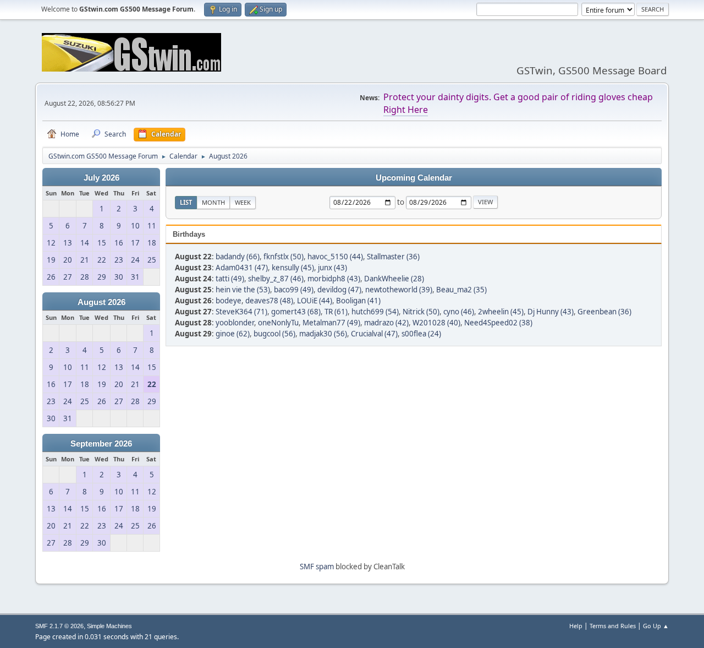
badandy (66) (238, 257)
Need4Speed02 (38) (498, 323)
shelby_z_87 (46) (276, 279)
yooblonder (235, 323)
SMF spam (317, 566)
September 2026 (101, 443)
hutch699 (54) (375, 312)
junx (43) (332, 268)
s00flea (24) (421, 334)
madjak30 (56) (323, 334)
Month (213, 202)
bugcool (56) (274, 334)
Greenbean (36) (604, 312)
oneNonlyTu (278, 323)
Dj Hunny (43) (550, 312)
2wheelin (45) (501, 312)
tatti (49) (230, 279)
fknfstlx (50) (283, 257)
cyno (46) (458, 312)
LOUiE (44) (314, 301)
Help (575, 626)
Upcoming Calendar (414, 177)
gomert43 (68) (296, 312)
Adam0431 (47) (242, 268)
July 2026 (101, 177)
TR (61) (336, 312)
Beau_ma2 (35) (461, 290)
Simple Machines (109, 626)
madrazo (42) (386, 323)
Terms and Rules (613, 626)
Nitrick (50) (421, 312)
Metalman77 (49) (331, 323)
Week (243, 202)
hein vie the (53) (243, 290)
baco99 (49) (294, 290)
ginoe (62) (233, 334)
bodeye (228, 301)
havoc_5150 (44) (335, 257)
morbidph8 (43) (333, 279)
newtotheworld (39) (398, 290)
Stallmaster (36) (393, 257)
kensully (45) (293, 268)
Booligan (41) (358, 301)
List (186, 202)
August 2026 (101, 302)
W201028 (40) (436, 323)
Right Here (405, 110)
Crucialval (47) (374, 334)
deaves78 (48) (269, 301)
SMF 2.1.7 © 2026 (59, 626)
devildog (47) (339, 290)
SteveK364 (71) (241, 312)
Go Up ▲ (656, 626)
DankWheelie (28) (394, 279)
